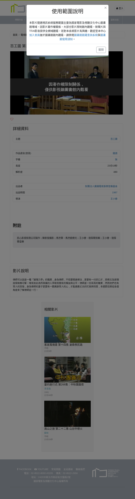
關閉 (101, 49)
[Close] (105, 7)
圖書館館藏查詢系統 (86, 35)
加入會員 (34, 35)
